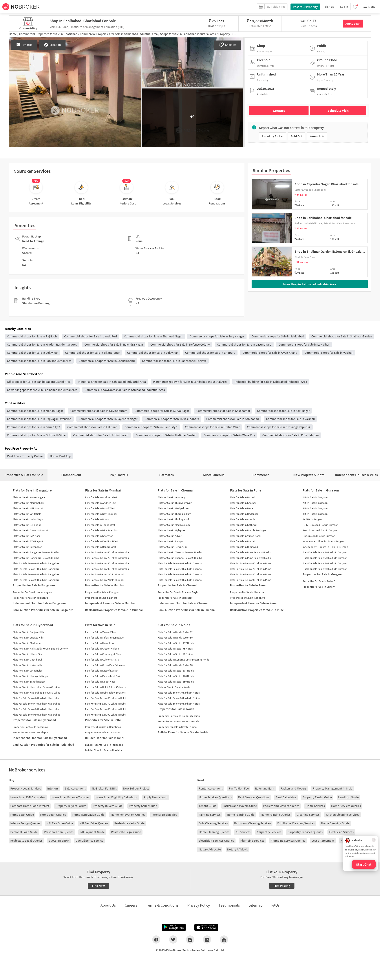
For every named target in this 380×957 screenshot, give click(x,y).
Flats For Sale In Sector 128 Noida (176, 676)
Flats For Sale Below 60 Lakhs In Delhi (105, 698)
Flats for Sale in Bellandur (27, 524)
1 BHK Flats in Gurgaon (315, 497)
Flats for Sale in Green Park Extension (105, 665)
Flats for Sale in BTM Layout (28, 541)
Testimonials (229, 905)
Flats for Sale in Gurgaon (321, 490)
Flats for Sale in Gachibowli (27, 659)
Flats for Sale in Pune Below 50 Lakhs (250, 557)
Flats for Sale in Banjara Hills (28, 632)
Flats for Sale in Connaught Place (103, 654)
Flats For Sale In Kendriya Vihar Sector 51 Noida (183, 659)
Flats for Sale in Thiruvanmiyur (175, 502)
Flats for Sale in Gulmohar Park (102, 659)
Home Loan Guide (22, 815)
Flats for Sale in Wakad (242, 497)
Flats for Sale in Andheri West (101, 497)
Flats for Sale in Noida (174, 625)
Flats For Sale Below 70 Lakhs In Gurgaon (325, 557)
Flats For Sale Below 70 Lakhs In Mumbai (107, 557)
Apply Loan (352, 24)
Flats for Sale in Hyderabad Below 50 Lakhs (36, 692)
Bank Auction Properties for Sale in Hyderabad (43, 745)
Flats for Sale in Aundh (242, 519)
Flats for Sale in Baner (242, 508)
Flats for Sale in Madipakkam (173, 508)
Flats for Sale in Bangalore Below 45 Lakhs (36, 552)
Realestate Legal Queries (26, 841)
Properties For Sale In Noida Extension (179, 716)
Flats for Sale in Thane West (100, 524)
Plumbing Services (252, 841)
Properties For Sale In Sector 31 (320, 581)
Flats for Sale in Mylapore (171, 530)
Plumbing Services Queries (288, 841)
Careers (131, 905)
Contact (279, 110)
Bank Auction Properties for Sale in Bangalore (43, 610)
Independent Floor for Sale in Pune (253, 603)
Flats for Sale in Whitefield (27, 513)
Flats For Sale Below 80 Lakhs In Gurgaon (325, 563)
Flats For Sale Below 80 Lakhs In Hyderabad (36, 709)
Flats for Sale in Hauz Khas (99, 643)
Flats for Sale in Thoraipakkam (174, 513)
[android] (174, 927)
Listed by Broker (272, 136)
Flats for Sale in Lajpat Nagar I (101, 681)
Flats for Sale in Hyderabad (33, 625)
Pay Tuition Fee (239, 788)
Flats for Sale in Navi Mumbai (101, 513)
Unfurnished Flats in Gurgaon (319, 535)
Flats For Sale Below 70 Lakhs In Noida (179, 692)
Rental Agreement (211, 788)
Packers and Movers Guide (240, 806)
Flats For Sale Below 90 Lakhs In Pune (250, 580)
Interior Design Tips (164, 815)
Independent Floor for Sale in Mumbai (110, 603)
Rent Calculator (286, 797)
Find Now (98, 886)
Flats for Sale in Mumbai (103, 490)
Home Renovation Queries (128, 815)
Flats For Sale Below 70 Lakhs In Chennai (180, 569)
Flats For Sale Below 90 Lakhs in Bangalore (36, 580)
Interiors (52, 788)
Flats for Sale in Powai (97, 519)
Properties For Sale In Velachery (175, 597)
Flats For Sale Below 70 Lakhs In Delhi (105, 703)
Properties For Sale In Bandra (101, 597)
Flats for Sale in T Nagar (170, 541)
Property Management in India (333, 788)
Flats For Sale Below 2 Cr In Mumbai (104, 580)
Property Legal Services (25, 788)
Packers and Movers (293, 788)
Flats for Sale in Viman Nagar (245, 535)
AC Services (243, 832)
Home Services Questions (215, 797)
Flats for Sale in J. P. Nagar (27, 535)
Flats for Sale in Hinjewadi (244, 546)
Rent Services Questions (253, 797)
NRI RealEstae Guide (60, 823)
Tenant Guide (207, 806)
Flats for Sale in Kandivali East (101, 541)
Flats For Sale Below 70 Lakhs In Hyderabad (36, 703)
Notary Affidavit (237, 849)
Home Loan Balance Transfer (70, 797)
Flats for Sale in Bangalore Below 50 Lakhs (36, 557)
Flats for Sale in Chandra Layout (30, 530)
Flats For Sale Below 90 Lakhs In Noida (179, 703)
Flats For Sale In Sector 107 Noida (176, 670)
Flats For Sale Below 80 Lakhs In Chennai (180, 574)
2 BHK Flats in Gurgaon (315, 502)
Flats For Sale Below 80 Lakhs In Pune (250, 574)
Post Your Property (305, 7)
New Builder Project (136, 788)
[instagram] (190, 939)
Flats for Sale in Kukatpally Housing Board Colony (40, 648)
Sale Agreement (75, 788)
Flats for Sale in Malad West (100, 508)
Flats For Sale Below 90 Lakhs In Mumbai (107, 569)
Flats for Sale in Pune (245, 490)
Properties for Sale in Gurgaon (323, 574)
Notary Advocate (210, 849)
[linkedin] (207, 939)
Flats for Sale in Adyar (169, 535)
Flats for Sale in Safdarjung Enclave (104, 637)
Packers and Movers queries (281, 806)
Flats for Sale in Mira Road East (102, 530)
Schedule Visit (338, 110)
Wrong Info (317, 136)
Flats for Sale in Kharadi (243, 502)
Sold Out (296, 136)
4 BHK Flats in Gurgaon (315, 513)
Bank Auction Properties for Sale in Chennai (187, 610)
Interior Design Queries (25, 823)
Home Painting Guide (240, 815)
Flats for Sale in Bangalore (32, 490)
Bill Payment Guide (92, 832)
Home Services (315, 806)
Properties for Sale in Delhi (103, 720)
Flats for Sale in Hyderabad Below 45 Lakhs (36, 687)
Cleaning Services (308, 815)
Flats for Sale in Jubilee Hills (28, 637)
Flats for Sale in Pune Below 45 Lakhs (250, 552)
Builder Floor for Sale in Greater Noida (183, 732)
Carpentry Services (269, 832)
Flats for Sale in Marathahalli (28, 502)
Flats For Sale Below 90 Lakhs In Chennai (180, 580)
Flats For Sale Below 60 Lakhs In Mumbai (107, 552)
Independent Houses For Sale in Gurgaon (325, 546)
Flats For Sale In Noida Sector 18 (175, 665)
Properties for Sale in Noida (176, 709)
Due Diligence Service (89, 841)
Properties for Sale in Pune (247, 585)
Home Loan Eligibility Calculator (116, 797)
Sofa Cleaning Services (213, 823)
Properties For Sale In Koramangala (32, 592)
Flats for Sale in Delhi (100, 625)
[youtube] (224, 939)
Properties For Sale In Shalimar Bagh (178, 592)
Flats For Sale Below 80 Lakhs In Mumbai (107, 563)
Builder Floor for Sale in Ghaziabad (104, 750)
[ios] (206, 927)
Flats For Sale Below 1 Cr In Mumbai (104, 574)
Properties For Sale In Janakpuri (103, 732)
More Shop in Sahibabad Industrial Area (309, 284)
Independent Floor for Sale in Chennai (183, 603)
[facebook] (156, 939)
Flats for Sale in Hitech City (27, 654)
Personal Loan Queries (58, 832)
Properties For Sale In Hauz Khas (103, 727)
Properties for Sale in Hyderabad (34, 720)
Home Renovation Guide (88, 815)
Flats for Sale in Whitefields (27, 670)
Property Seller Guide (143, 806)
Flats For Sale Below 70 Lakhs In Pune (250, 569)
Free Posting (282, 886)
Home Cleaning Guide (335, 823)
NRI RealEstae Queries (93, 823)
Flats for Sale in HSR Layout (28, 508)
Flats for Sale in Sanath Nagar (29, 681)
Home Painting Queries (275, 815)
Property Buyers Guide (107, 806)
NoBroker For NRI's (104, 788)
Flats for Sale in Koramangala (29, 497)
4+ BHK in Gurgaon (313, 519)
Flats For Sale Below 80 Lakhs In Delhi (105, 709)
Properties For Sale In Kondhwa (247, 597)
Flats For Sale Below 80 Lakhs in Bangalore (36, 574)
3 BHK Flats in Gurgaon (315, 508)
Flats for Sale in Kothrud (243, 524)
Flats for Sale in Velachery (172, 497)
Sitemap (256, 905)
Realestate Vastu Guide (129, 823)
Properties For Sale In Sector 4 (319, 586)
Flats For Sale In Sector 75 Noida (175, 648)
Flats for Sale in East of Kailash (101, 670)
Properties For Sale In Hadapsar (247, 592)
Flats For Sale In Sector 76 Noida (175, 654)
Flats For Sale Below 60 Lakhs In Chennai (180, 563)
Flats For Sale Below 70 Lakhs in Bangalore (36, 569)
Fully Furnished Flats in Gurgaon (320, 524)
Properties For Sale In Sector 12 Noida (178, 721)
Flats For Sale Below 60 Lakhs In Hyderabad (36, 698)
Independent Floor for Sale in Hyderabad (40, 738)
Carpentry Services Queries (305, 832)
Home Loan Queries (53, 815)
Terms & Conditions (162, 905)
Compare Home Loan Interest (29, 806)
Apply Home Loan (155, 797)
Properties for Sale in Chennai (177, 585)
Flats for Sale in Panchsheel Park (102, 676)
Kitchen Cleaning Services (342, 815)
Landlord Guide (348, 797)
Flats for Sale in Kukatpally (27, 665)
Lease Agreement (323, 841)
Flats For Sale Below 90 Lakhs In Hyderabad (36, 714)
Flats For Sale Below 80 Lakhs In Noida (179, 698)
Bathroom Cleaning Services (252, 823)
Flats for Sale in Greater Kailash (102, 648)
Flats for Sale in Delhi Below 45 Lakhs (105, 687)
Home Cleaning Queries (214, 832)
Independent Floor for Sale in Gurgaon (324, 541)
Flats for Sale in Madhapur (27, 643)
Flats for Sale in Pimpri (242, 541)
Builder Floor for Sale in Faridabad (104, 744)
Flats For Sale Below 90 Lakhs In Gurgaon (325, 569)
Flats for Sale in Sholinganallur (174, 519)
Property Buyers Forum (71, 806)
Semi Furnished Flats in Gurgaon (320, 530)
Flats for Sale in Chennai (176, 490)
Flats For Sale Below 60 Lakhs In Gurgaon (325, 552)
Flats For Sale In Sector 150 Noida (176, 681)
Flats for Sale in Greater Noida (174, 687)
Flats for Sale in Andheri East (100, 502)
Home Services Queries (346, 806)
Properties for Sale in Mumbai (104, 585)
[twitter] (173, 939)
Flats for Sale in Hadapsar (244, 513)
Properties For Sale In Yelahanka (30, 597)
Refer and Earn (264, 788)
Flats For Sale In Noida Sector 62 (175, 632)
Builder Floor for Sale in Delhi (104, 738)
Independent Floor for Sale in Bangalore (39, 603)
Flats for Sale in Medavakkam (174, 524)
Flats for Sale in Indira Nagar (28, 519)
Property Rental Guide (317, 797)
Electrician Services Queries (216, 841)
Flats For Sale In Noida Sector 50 (175, 637)
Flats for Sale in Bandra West (100, 546)
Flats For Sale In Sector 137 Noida (176, 643)
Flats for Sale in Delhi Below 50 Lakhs (105, 692)
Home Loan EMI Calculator (27, 797)
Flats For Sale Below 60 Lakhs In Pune (250, 563)
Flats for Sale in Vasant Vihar (100, 632)
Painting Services (210, 815)
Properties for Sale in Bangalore (34, 585)
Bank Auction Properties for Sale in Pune (257, 610)
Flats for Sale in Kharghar (99, 535)
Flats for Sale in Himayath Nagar (30, 676)
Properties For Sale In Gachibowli (31, 727)
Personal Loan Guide (24, 832)
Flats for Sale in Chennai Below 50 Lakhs (180, 557)
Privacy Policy (198, 905)
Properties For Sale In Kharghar (102, 592)
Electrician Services (341, 832)
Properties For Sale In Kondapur (30, 732)
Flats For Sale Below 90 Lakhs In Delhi (105, 714)
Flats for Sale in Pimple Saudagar (248, 530)
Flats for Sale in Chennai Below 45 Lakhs (180, 552)
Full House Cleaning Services (296, 823)
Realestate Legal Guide (126, 832)
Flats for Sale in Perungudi (172, 546)
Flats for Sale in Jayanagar (27, 546)
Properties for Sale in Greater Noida (177, 727)
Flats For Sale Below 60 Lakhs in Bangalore (36, 563)
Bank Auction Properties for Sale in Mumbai (114, 610)
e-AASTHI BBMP (59, 841)
